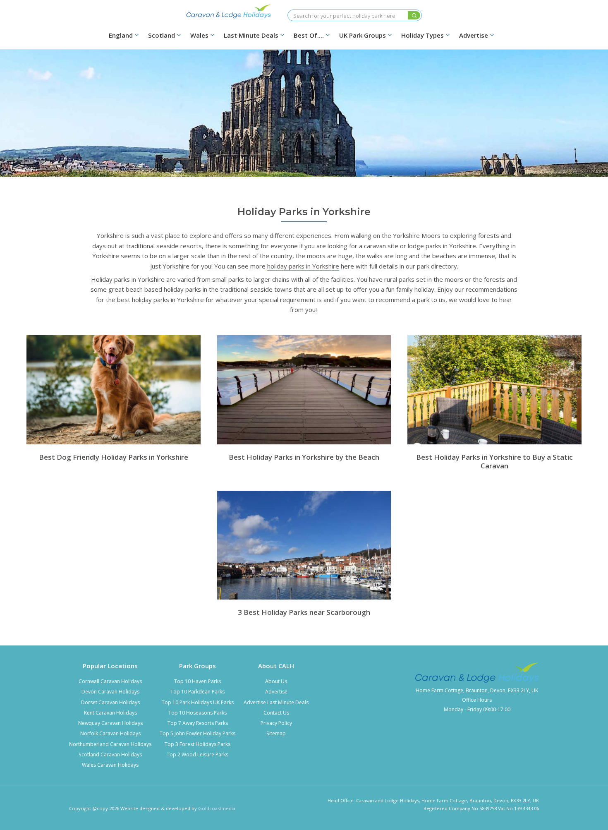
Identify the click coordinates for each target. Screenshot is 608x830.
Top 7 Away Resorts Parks (198, 723)
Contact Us (276, 713)
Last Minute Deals (251, 35)
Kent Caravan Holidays (110, 713)
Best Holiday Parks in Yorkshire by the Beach (304, 457)
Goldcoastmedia (216, 808)
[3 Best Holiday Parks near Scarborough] (304, 545)
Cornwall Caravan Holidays (110, 681)
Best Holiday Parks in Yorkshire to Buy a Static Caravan (494, 461)
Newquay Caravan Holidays (110, 723)
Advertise (276, 691)
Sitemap (276, 733)
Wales (199, 35)
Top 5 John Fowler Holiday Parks (197, 733)
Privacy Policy (276, 723)
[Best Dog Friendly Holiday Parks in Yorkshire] (113, 389)
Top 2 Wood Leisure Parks (197, 754)
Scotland (161, 35)
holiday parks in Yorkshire (303, 266)
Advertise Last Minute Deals (276, 702)
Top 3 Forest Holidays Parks (197, 744)
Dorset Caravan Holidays (110, 702)
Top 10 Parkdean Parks (197, 691)
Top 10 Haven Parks (197, 681)
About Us (276, 681)
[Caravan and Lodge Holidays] (228, 11)
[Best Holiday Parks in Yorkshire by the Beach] (304, 389)
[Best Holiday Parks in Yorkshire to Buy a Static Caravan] (494, 389)
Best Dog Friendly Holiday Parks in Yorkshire (113, 457)
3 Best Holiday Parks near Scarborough (304, 612)
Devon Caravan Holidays (110, 691)
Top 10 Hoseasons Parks (197, 713)
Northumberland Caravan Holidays (110, 744)
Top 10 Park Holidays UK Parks (198, 702)
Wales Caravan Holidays (110, 765)
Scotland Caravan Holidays (110, 754)
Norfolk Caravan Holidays (110, 733)
